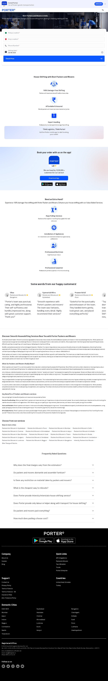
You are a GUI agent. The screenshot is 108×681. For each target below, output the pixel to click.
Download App (54, 178)
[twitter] (8, 666)
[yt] (22, 666)
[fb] (3, 666)
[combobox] (51, 33)
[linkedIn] (17, 666)
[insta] (13, 666)
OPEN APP (99, 4)
